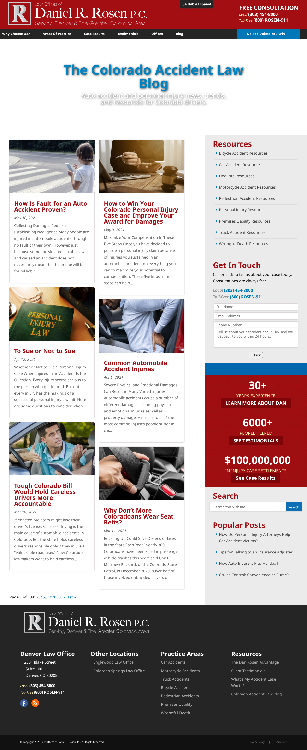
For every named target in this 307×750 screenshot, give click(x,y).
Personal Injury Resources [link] (242, 209)
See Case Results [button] (256, 478)
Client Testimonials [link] (248, 670)
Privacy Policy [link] (257, 742)
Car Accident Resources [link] (240, 164)
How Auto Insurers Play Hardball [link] (248, 563)
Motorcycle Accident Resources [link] (247, 187)
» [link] (64, 597)
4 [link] (42, 597)
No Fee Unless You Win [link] (266, 33)
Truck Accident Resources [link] (242, 232)
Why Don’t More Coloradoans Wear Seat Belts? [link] (139, 516)
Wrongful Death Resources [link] (243, 243)
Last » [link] (70, 597)
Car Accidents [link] (173, 662)
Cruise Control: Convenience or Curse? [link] (254, 574)
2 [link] (37, 597)
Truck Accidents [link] (175, 679)
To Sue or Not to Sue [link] (44, 351)
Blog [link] (179, 33)
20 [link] (54, 597)
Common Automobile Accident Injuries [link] (135, 366)
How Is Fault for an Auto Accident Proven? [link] (50, 206)
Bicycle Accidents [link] (176, 687)
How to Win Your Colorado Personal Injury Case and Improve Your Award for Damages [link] (141, 212)
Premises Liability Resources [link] (244, 221)
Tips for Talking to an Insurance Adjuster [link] (256, 552)
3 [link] (39, 597)
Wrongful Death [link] (175, 713)
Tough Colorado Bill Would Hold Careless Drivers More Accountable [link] (45, 494)
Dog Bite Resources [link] (236, 176)
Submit (256, 355)
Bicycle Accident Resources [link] (243, 153)
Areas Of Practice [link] (57, 33)
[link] (77, 14)
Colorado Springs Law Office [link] (119, 670)
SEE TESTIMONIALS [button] (255, 440)
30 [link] (58, 597)
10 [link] (50, 597)
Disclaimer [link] (281, 742)
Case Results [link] (94, 33)
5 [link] (44, 597)
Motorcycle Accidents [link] (180, 670)
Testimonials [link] (128, 33)
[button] (294, 507)
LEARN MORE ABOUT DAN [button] (255, 403)
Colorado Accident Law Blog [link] (256, 694)
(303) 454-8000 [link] (263, 14)
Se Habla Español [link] (197, 4)
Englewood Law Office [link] (113, 662)
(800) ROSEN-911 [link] (271, 20)
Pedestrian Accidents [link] (180, 696)
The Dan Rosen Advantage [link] (255, 662)
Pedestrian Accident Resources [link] (247, 198)
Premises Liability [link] (176, 704)
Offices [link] (157, 33)
